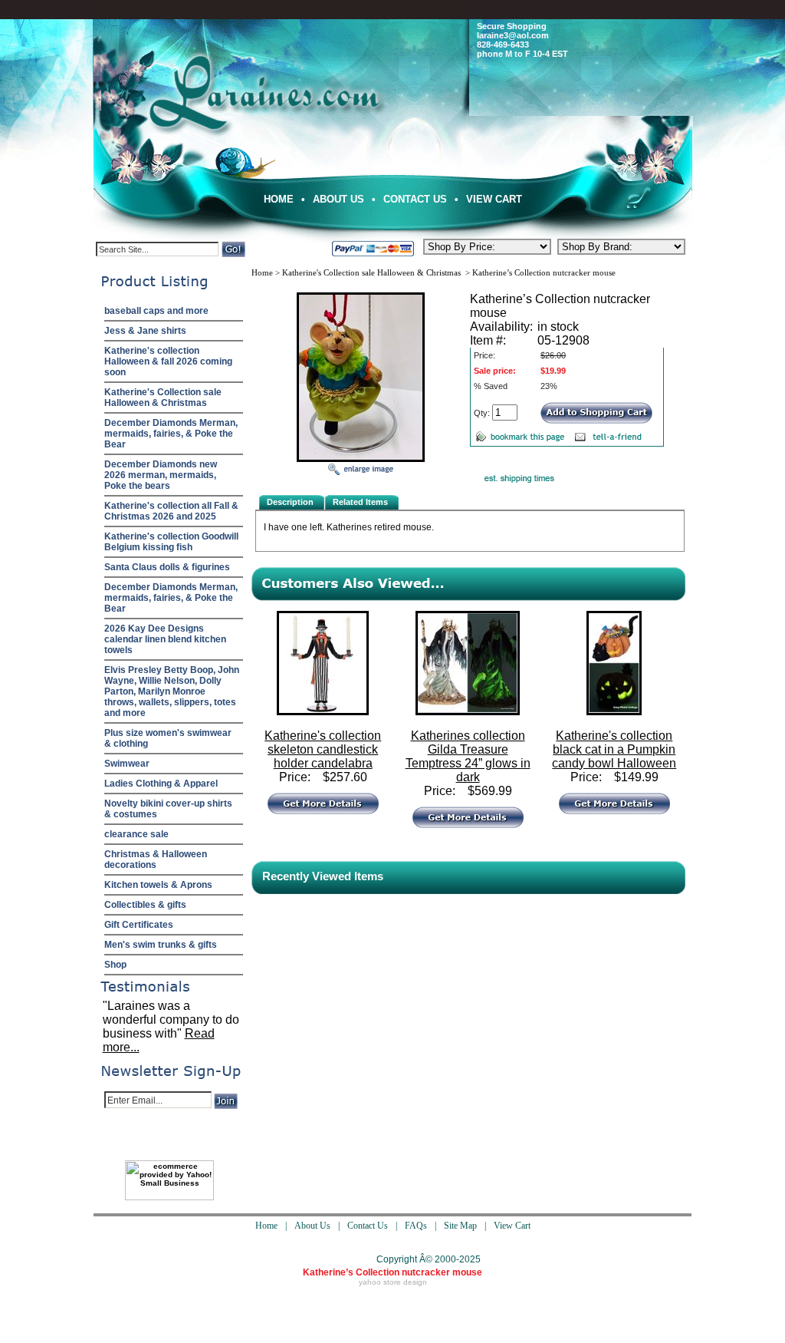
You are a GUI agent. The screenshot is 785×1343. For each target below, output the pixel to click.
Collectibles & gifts (145, 904)
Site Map (460, 1225)
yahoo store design (393, 1282)
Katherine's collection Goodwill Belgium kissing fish (171, 542)
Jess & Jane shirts (145, 330)
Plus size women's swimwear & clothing (168, 738)
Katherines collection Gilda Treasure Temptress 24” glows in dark (468, 756)
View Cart (494, 199)
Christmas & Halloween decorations (155, 859)
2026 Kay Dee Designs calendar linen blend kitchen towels (165, 639)
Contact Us (415, 199)
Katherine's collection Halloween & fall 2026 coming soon (168, 361)
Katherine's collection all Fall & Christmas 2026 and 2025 (171, 511)
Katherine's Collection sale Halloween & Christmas (163, 397)
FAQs (416, 1225)
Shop (115, 964)
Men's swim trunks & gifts (160, 944)
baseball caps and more (156, 310)
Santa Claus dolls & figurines (167, 567)
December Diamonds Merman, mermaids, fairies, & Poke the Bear (171, 433)
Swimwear (126, 763)
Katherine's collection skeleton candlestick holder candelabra (322, 749)
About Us (338, 199)
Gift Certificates (138, 924)
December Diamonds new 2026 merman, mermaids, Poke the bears (160, 475)
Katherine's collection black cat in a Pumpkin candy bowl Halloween (614, 749)
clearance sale (136, 834)
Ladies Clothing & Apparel (161, 783)
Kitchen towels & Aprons (158, 884)
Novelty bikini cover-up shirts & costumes (168, 809)
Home (279, 199)
